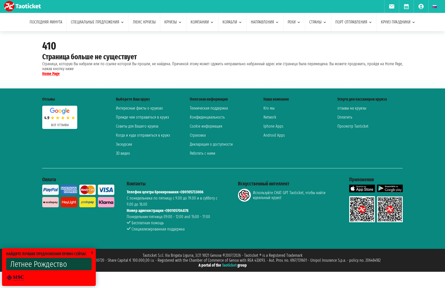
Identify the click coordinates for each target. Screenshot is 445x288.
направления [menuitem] (262, 22)
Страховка (198, 135)
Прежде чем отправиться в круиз (142, 117)
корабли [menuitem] (229, 22)
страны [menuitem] (315, 22)
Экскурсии (124, 144)
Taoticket (229, 265)
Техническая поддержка (209, 108)
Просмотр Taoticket (353, 126)
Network (269, 117)
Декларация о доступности (211, 144)
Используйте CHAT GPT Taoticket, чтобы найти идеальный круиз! (289, 195)
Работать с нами (202, 153)
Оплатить (344, 117)
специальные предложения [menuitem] (95, 22)
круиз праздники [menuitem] (395, 22)
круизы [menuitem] (170, 22)
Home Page (51, 73)
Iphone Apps (273, 126)
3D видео (123, 153)
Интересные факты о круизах (139, 108)
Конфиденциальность (207, 117)
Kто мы (269, 108)
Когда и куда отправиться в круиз (143, 135)
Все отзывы (60, 124)
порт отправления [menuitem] (351, 22)
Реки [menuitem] (292, 22)
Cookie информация (206, 126)
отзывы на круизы (351, 108)
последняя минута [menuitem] (46, 22)
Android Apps (274, 135)
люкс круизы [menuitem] (144, 22)
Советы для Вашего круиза (137, 126)
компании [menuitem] (200, 22)
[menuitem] (391, 6)
